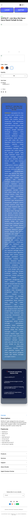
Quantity (3, 72)
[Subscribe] (22, 495)
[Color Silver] (11, 68)
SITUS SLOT (11, 509)
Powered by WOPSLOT (18, 509)
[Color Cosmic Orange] (2, 67)
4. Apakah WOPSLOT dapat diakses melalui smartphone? (13, 393)
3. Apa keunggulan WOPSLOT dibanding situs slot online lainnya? (14, 387)
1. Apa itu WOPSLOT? (9, 377)
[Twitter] (4, 92)
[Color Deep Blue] (6, 67)
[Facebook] (2, 92)
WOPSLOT (8, 113)
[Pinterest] (6, 92)
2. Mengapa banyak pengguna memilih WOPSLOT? (13, 382)
